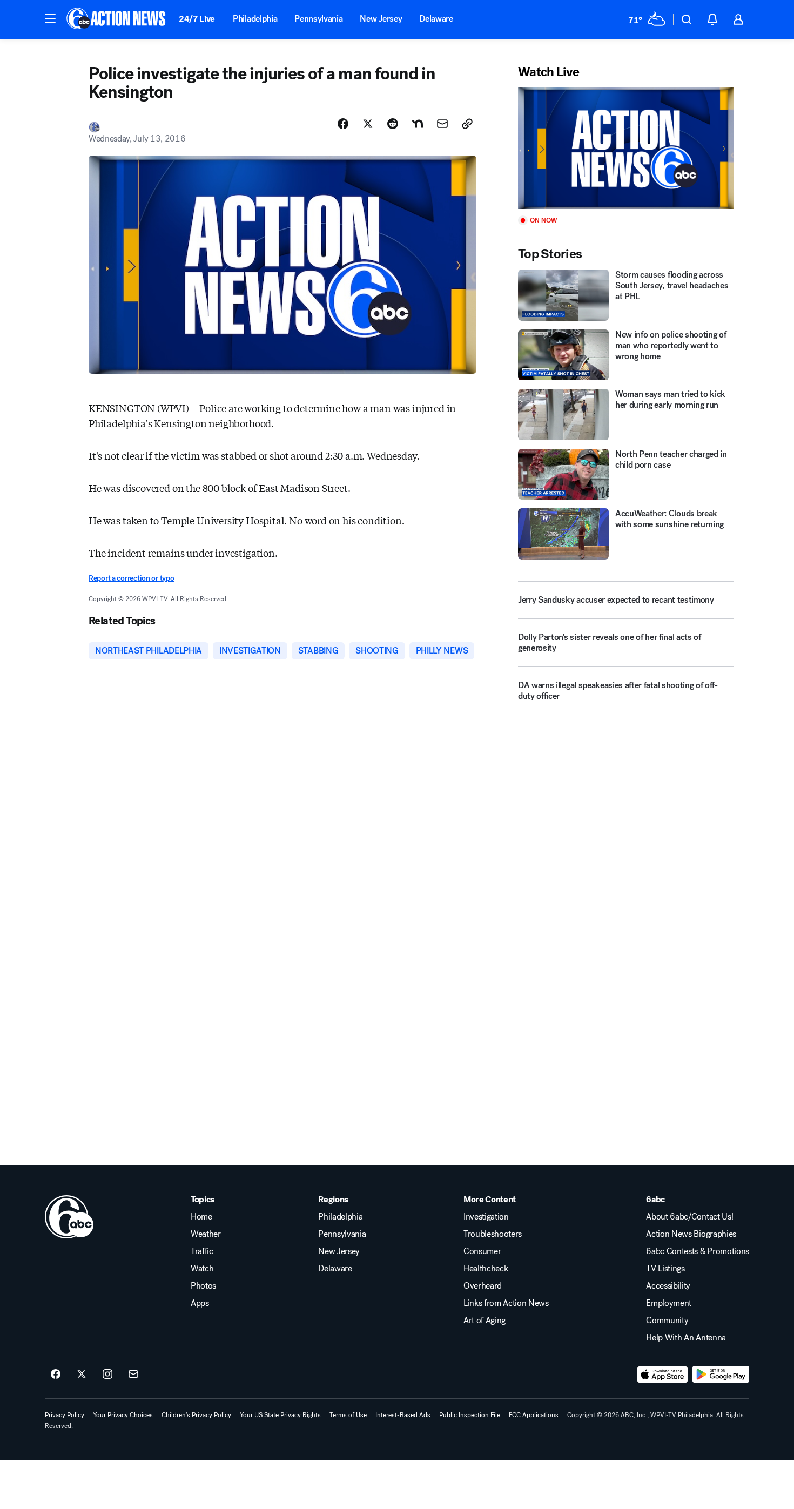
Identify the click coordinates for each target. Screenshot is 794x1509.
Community (667, 1320)
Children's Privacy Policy (196, 1415)
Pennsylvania (318, 18)
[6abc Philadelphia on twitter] (81, 1374)
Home (201, 1216)
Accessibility (668, 1286)
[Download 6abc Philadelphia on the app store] (663, 1374)
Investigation (486, 1216)
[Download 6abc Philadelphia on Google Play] (720, 1374)
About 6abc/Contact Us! (689, 1216)
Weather (206, 1234)
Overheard (482, 1286)
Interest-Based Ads (402, 1415)
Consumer (482, 1251)
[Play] (626, 148)
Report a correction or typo (131, 578)
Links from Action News (506, 1303)
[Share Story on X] (368, 123)
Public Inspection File (469, 1415)
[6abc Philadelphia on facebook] (55, 1374)
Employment (668, 1303)
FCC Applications (534, 1415)
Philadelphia (255, 18)
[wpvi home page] (69, 1216)
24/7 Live (197, 18)
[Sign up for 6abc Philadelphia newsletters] (133, 1374)
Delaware (436, 18)
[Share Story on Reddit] (392, 123)
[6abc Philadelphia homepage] (117, 19)
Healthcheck (485, 1268)
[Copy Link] (467, 123)
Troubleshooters (492, 1234)
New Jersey (381, 18)
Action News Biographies (691, 1234)
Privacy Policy (64, 1415)
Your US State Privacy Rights (280, 1415)
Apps (200, 1303)
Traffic (202, 1251)
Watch (202, 1268)
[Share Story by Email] (442, 123)
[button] (50, 18)
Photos (203, 1286)
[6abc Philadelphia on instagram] (107, 1374)
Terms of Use (348, 1415)
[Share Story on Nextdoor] (417, 123)
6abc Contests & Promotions (697, 1251)
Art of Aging (484, 1320)
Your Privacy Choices (123, 1415)
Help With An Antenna (686, 1337)
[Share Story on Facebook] (343, 123)
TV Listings (665, 1268)
